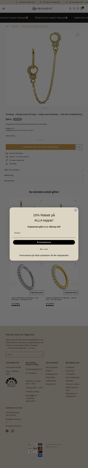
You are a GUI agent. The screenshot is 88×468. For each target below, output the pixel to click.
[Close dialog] (75, 210)
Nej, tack (44, 249)
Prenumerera (44, 242)
